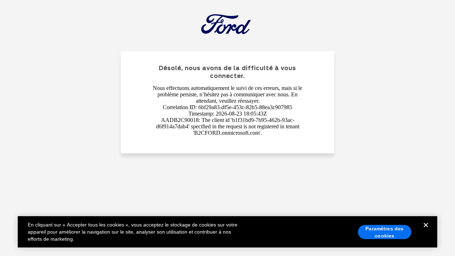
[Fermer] (426, 231)
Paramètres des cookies (384, 232)
